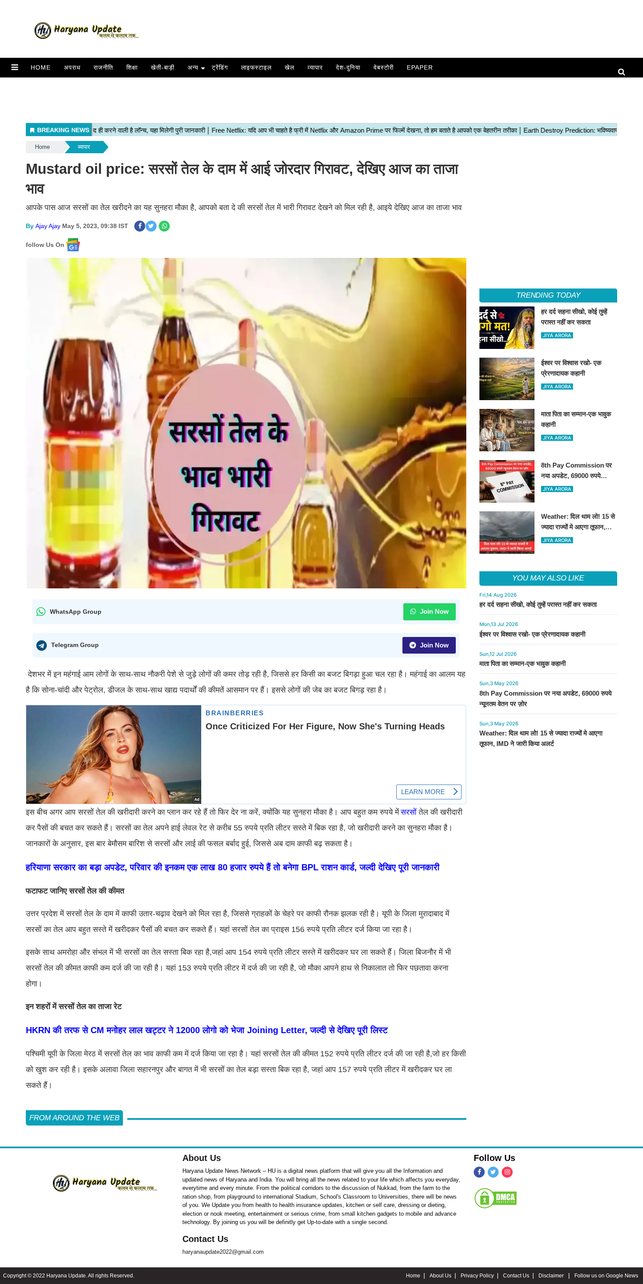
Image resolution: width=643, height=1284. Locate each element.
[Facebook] (479, 1172)
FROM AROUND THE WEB (74, 1118)
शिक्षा (132, 67)
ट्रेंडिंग (220, 67)
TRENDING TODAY (548, 295)
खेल (289, 67)
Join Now (433, 611)
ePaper (420, 67)
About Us (201, 1158)
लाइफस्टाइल (256, 67)
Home (41, 67)
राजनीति (103, 67)
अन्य (193, 67)
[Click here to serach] (624, 72)
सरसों (408, 812)
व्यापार (315, 67)
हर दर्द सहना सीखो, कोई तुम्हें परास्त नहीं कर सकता (538, 604)
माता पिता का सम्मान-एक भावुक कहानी (522, 663)
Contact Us (205, 1239)
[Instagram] (507, 1172)
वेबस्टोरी (384, 67)
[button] (14, 67)
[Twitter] (493, 1172)
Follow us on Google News (606, 1276)
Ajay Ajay (47, 225)
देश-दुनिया (348, 67)
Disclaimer (551, 1276)
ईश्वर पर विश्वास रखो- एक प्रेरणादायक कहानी (532, 634)
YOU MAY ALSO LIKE (548, 578)
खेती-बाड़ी (163, 67)
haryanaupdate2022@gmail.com (223, 1252)
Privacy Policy (477, 1276)
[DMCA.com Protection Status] (495, 1198)
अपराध (72, 67)
